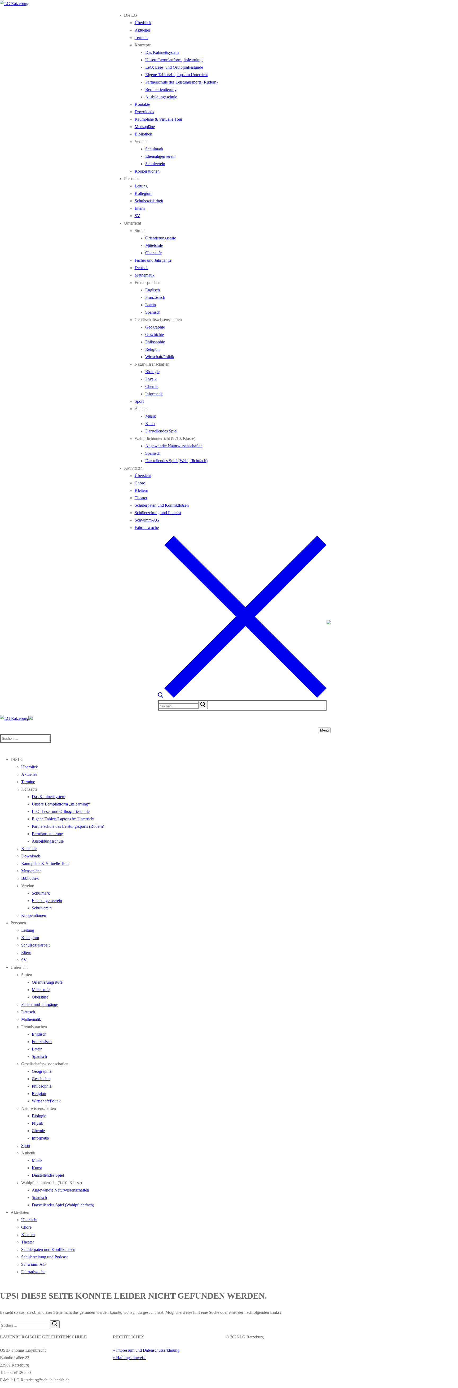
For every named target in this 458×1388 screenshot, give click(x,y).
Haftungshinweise (131, 1357)
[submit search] (203, 705)
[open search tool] (242, 696)
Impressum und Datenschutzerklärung (147, 1350)
